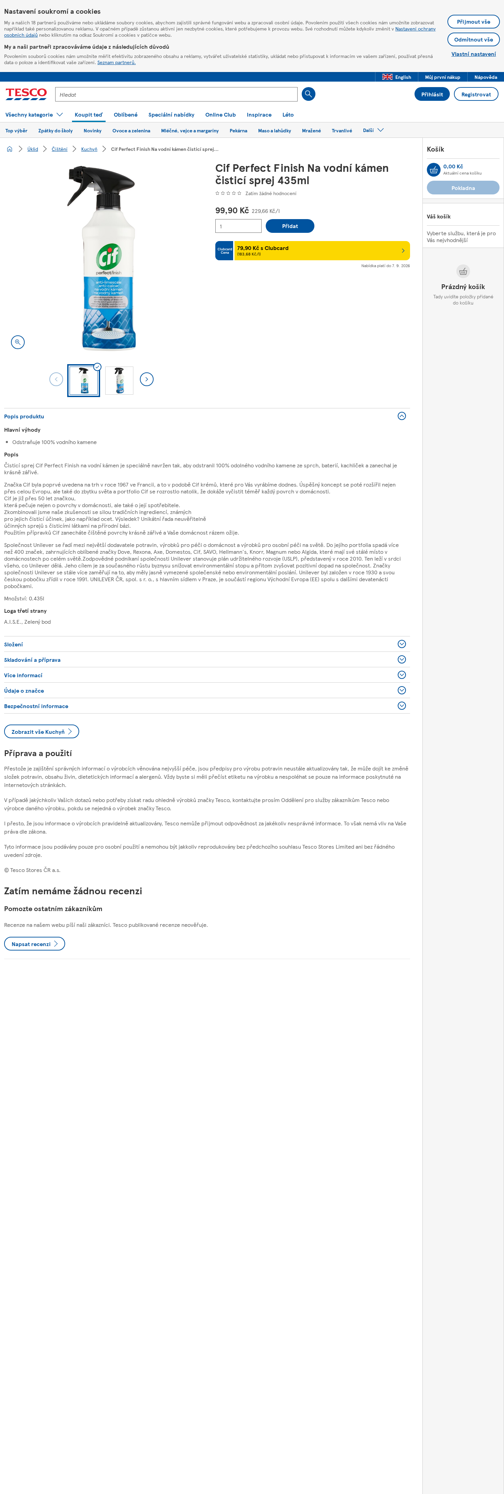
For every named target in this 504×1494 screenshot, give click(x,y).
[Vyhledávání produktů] (308, 94)
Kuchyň (89, 148)
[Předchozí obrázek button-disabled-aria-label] (56, 379)
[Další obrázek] (147, 379)
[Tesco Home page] (26, 94)
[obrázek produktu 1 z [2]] (101, 258)
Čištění (60, 148)
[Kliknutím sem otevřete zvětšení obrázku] (18, 342)
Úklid (32, 148)
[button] (396, 77)
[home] (9, 148)
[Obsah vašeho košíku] (434, 170)
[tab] (83, 380)
